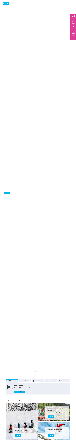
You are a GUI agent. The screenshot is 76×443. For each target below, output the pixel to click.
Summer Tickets (20, 391)
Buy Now (7, 193)
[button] (73, 17)
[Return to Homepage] (38, 3)
